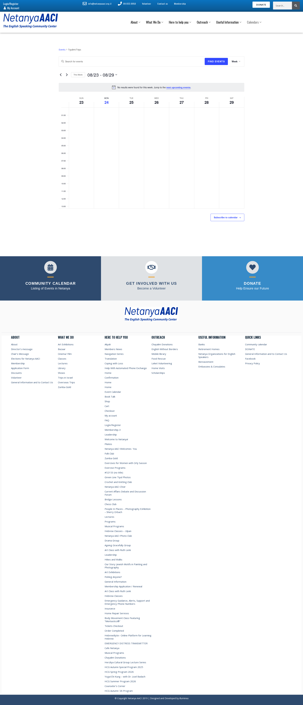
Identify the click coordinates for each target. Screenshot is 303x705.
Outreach (202, 22)
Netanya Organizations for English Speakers (216, 355)
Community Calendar (50, 283)
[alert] (151, 87)
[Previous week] (60, 75)
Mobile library (159, 353)
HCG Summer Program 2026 (120, 681)
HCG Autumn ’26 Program (119, 690)
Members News (113, 349)
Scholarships (158, 372)
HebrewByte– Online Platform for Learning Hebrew (128, 637)
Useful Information (227, 22)
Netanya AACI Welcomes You (121, 448)
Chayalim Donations (115, 657)
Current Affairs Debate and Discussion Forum (125, 493)
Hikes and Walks (113, 559)
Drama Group (112, 540)
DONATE (250, 349)
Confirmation (112, 377)
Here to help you (178, 22)
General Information (115, 581)
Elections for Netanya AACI (25, 358)
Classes (62, 358)
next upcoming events (178, 87)
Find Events (216, 61)
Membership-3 (113, 429)
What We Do (153, 22)
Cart (107, 406)
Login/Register (113, 425)
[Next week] (67, 75)
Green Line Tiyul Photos (118, 477)
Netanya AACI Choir (115, 486)
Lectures (63, 363)
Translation (111, 358)
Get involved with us (151, 283)
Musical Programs (114, 526)
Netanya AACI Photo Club (118, 535)
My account (111, 415)
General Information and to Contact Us (32, 382)
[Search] (296, 5)
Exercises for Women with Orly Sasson (126, 463)
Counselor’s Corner (115, 686)
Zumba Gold (64, 387)
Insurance (110, 608)
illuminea (183, 698)
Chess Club (110, 504)
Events (62, 49)
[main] (151, 142)
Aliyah (108, 344)
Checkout (110, 410)
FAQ (107, 420)
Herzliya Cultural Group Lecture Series (125, 662)
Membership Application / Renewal (123, 586)
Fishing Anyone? (113, 576)
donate (252, 283)
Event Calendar (113, 391)
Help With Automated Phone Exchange (126, 368)
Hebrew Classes (114, 595)
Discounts (16, 372)
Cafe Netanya (112, 648)
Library (61, 368)
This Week (78, 74)
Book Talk (110, 396)
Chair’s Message (20, 353)
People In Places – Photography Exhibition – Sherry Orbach (128, 510)
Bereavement (205, 361)
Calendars (253, 22)
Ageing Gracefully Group (118, 545)
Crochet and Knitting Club (118, 482)
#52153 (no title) (114, 472)
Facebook (250, 358)
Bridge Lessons (113, 499)
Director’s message (22, 349)
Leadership (111, 434)
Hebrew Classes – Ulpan (118, 531)
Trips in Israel (65, 377)
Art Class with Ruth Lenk (118, 550)
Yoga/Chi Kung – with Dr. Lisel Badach (125, 676)
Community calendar (256, 344)
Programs (110, 521)
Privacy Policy (252, 363)
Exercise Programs (115, 467)
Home (108, 372)
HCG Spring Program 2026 (119, 671)
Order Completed (114, 630)
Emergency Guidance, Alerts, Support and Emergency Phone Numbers (127, 602)
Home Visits (158, 368)
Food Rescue (159, 358)
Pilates (108, 444)
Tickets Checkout (114, 625)
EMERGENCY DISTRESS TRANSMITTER (126, 643)
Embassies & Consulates (211, 366)
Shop (107, 401)
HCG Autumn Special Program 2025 (124, 667)
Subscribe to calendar (226, 217)
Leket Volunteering (162, 363)
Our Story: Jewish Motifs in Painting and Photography (126, 566)
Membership (18, 363)
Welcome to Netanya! (116, 439)
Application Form (20, 368)
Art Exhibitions (66, 344)
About (134, 22)
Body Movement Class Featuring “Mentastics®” (122, 619)
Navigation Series (114, 353)
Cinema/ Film (65, 353)
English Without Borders (165, 349)
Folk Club (109, 453)
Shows (61, 372)
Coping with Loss (114, 363)
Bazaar (61, 349)
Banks (201, 344)
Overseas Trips (66, 382)
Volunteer (16, 377)
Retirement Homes (209, 349)
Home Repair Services (117, 613)
